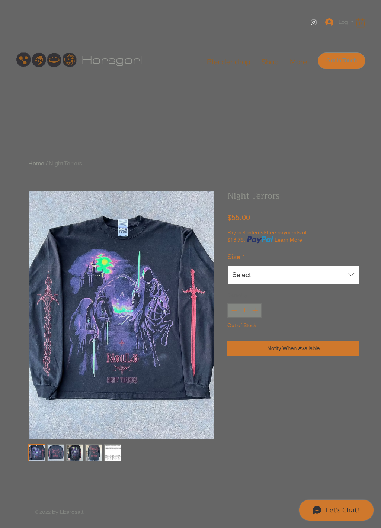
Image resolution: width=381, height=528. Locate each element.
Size (235, 257)
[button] (360, 22)
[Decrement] (233, 311)
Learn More (288, 240)
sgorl (125, 60)
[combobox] (293, 274)
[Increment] (256, 311)
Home (36, 163)
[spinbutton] (244, 311)
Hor (94, 60)
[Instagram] (313, 22)
